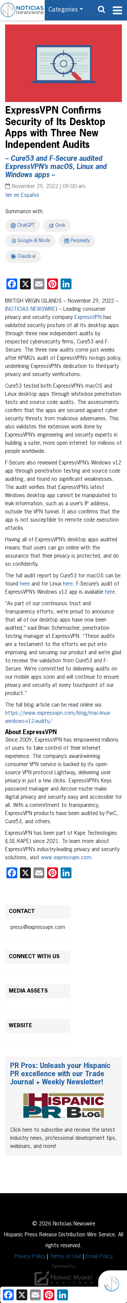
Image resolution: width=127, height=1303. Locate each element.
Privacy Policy (30, 1256)
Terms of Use (65, 1256)
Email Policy (99, 1256)
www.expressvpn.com (66, 858)
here (25, 584)
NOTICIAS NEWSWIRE (31, 309)
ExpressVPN (88, 317)
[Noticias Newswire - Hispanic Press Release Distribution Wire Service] (22, 10)
